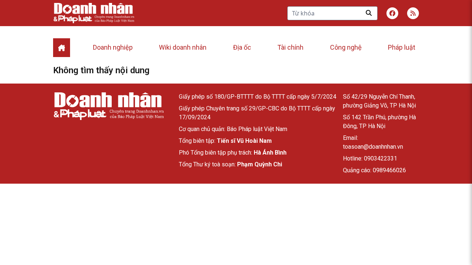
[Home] (61, 47)
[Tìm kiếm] (368, 12)
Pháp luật (401, 47)
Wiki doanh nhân (182, 47)
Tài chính (290, 47)
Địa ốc (242, 47)
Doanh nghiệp (113, 47)
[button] (413, 13)
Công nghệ (346, 47)
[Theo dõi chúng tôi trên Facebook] (392, 13)
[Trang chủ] (108, 106)
